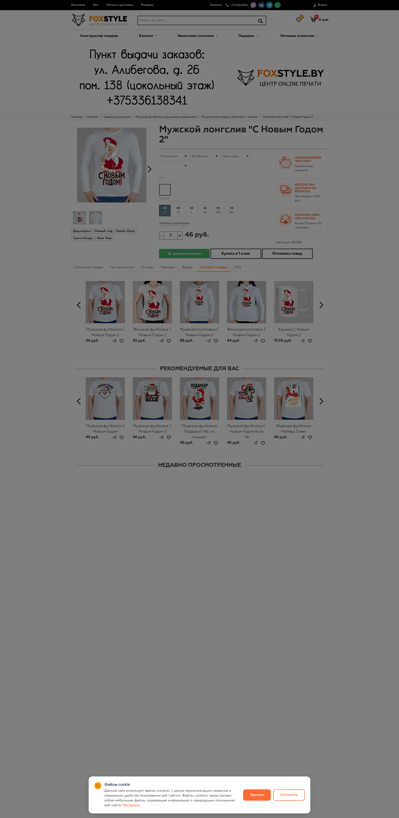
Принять (257, 795)
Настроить (131, 805)
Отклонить (289, 795)
